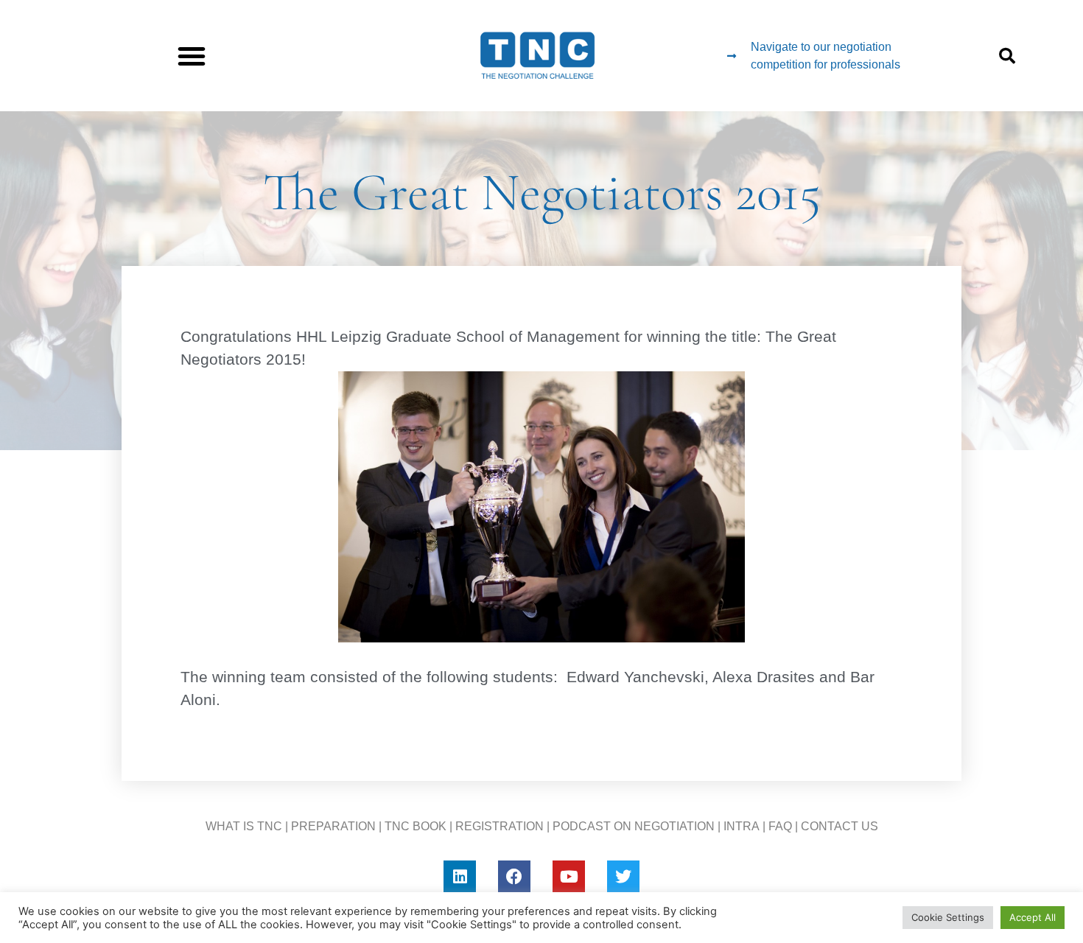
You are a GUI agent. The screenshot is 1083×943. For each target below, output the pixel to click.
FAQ (780, 826)
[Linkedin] (460, 876)
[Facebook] (514, 876)
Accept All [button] (1032, 917)
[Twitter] (623, 876)
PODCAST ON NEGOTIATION (634, 826)
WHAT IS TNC (244, 826)
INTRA (741, 826)
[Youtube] (569, 876)
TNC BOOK (415, 826)
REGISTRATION (499, 826)
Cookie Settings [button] (947, 917)
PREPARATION (333, 826)
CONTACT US (839, 826)
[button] (191, 56)
